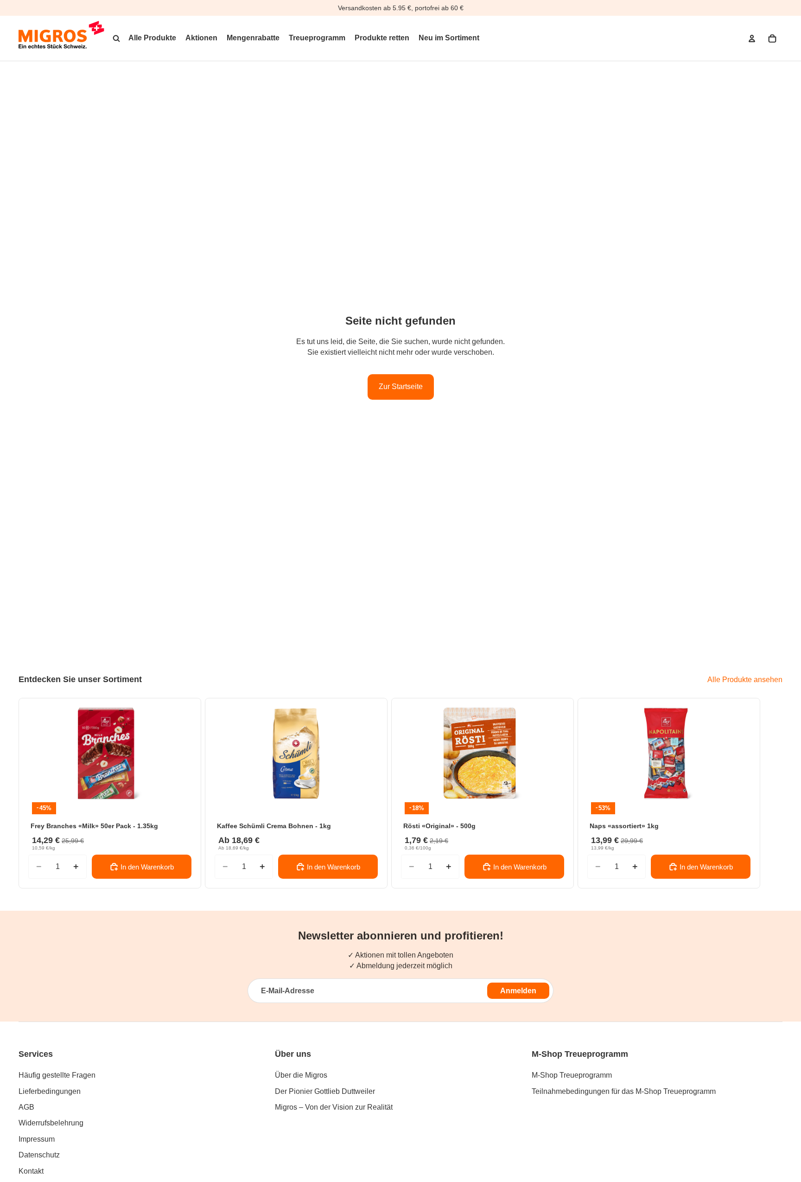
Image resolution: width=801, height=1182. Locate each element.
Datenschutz (39, 1155)
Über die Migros (301, 1075)
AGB (26, 1107)
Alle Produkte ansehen (744, 680)
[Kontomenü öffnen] (752, 38)
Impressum (37, 1139)
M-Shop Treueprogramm (572, 1075)
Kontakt (31, 1171)
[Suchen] (116, 38)
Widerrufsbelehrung (51, 1123)
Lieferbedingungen (50, 1091)
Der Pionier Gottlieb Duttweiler (325, 1091)
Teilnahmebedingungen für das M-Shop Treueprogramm (624, 1091)
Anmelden (518, 991)
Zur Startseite (401, 386)
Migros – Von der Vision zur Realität (334, 1107)
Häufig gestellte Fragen (57, 1075)
